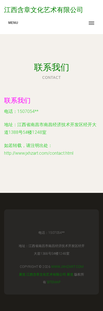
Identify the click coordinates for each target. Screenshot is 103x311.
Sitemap (53, 282)
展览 (22, 274)
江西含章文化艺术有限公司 (46, 274)
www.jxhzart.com (67, 267)
